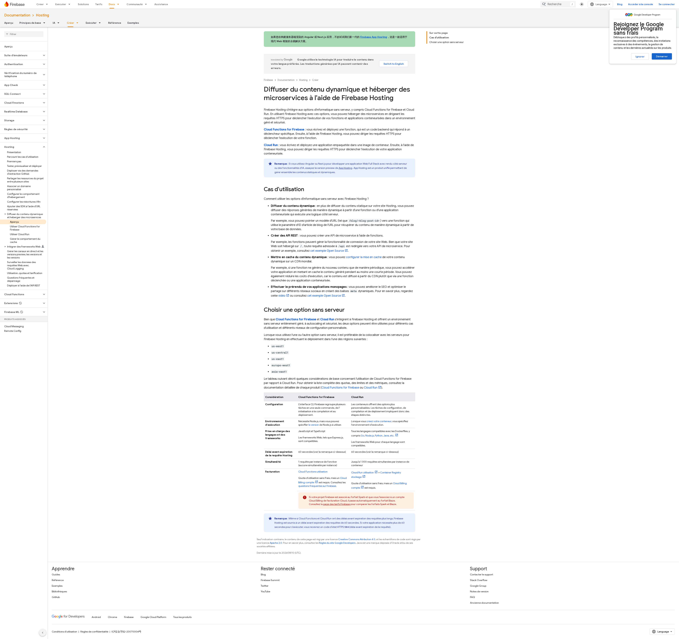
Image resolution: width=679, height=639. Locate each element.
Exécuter (60, 4)
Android (96, 617)
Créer (40, 4)
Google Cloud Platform (153, 617)
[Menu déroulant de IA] (59, 23)
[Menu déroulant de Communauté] (147, 4)
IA (54, 22)
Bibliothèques (59, 591)
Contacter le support (481, 574)
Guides (56, 574)
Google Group (478, 585)
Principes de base (30, 22)
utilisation (312, 471)
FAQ (472, 597)
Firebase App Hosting (373, 37)
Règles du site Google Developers (337, 542)
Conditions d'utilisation (64, 631)
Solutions (83, 4)
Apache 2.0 (276, 542)
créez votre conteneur (378, 421)
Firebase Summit (270, 580)
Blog (619, 4)
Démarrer (662, 56)
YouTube (265, 591)
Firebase (268, 79)
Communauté (135, 4)
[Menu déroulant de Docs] (119, 4)
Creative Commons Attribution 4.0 (356, 539)
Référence (114, 22)
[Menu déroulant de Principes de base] (45, 23)
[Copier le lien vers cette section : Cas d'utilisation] (307, 190)
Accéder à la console (640, 4)
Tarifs (98, 4)
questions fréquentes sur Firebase (317, 486)
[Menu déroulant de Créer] (48, 4)
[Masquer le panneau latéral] (42, 632)
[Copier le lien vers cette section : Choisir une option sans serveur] (348, 310)
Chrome (112, 617)
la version (313, 424)
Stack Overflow (478, 580)
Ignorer (640, 56)
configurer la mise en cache (364, 257)
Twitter (264, 585)
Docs (112, 4)
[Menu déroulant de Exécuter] (70, 4)
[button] (21, 55)
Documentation (17, 15)
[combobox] (558, 4)
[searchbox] (23, 34)
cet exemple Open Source (327, 251)
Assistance (161, 4)
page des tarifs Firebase (336, 504)
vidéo (281, 295)
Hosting (42, 15)
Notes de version (479, 591)
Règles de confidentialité (94, 631)
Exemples (133, 22)
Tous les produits (182, 617)
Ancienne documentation (484, 602)
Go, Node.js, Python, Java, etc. (377, 435)
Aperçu (8, 22)
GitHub (56, 597)
